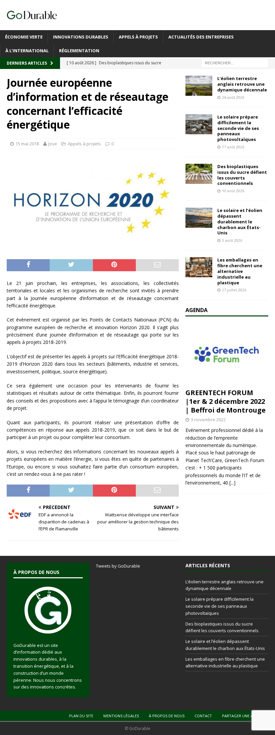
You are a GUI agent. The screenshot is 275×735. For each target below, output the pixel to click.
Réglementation (79, 51)
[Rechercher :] (234, 63)
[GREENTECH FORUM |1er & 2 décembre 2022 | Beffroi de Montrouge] (226, 354)
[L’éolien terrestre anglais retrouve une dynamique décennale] (198, 86)
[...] (232, 483)
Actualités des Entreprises (201, 37)
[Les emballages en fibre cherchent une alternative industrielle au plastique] (198, 267)
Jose (52, 144)
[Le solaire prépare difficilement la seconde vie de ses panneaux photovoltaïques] (198, 124)
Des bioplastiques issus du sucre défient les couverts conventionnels (242, 175)
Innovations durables (80, 37)
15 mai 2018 (27, 144)
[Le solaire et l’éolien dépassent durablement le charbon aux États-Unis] (198, 218)
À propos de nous (166, 715)
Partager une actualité (246, 715)
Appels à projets (138, 37)
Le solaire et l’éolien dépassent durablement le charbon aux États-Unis (239, 221)
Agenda (196, 310)
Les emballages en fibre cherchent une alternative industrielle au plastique (239, 271)
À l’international (27, 51)
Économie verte (24, 37)
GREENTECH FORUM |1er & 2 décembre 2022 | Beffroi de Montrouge (225, 401)
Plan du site (81, 715)
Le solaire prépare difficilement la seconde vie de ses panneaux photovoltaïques (238, 128)
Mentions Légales (121, 715)
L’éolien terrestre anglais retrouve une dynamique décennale (242, 84)
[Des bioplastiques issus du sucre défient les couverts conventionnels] (198, 174)
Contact (203, 715)
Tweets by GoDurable (118, 566)
